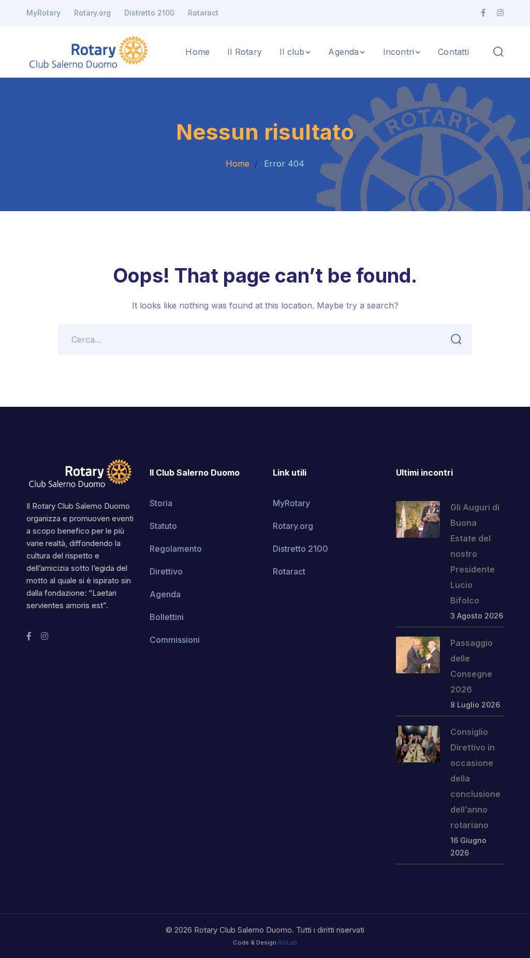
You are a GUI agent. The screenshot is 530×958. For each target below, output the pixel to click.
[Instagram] (500, 13)
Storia (161, 503)
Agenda (165, 594)
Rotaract (203, 12)
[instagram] (44, 636)
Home (237, 163)
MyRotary (43, 12)
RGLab (287, 942)
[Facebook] (483, 13)
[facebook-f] (29, 636)
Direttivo (166, 571)
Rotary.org (92, 12)
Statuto (163, 526)
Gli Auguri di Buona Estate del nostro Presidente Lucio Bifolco (474, 554)
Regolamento (176, 548)
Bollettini (167, 617)
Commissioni (175, 640)
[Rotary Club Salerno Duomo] (88, 51)
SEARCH (456, 339)
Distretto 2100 (149, 12)
